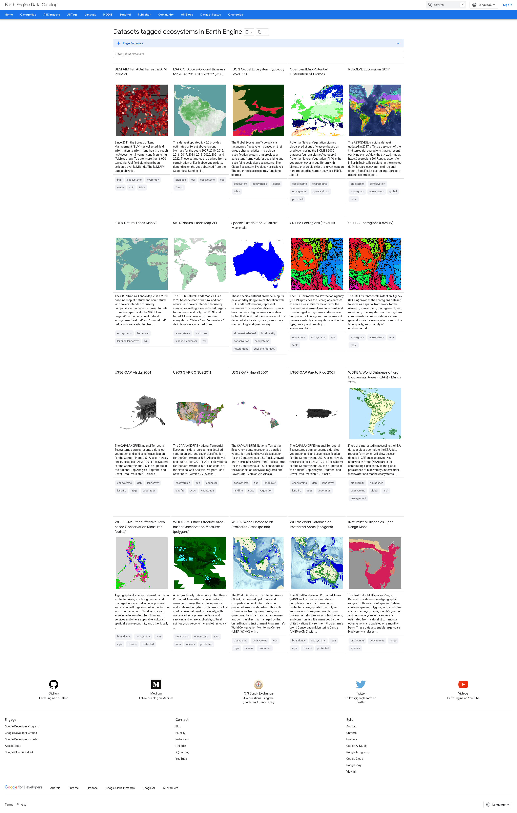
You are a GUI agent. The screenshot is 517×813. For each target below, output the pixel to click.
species (355, 648)
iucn (386, 490)
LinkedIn (180, 745)
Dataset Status (210, 14)
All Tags (72, 14)
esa (222, 179)
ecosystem (240, 183)
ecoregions (357, 191)
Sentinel (125, 14)
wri (146, 341)
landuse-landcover (128, 341)
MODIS (107, 14)
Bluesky (180, 732)
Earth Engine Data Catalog (31, 4)
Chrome (351, 732)
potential (297, 199)
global (276, 183)
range (120, 187)
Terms (9, 804)
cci (193, 179)
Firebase (351, 739)
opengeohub (299, 191)
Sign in (507, 4)
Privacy (21, 804)
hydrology (153, 179)
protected (148, 644)
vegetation (149, 490)
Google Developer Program (22, 726)
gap (139, 482)
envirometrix (319, 183)
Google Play (353, 765)
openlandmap (321, 191)
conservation (377, 183)
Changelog (235, 14)
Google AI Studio (356, 745)
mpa (119, 644)
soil (131, 187)
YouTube (181, 758)
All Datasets (51, 14)
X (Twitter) (182, 752)
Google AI (149, 788)
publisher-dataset (264, 348)
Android (351, 726)
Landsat (90, 14)
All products (170, 788)
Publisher (144, 14)
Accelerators (13, 745)
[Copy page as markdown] (259, 32)
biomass (180, 179)
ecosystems (134, 179)
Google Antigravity (358, 752)
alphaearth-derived (245, 333)
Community (166, 14)
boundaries (376, 482)
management (358, 498)
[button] (258, 43)
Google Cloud (354, 758)
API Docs (187, 14)
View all (351, 771)
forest (179, 187)
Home (9, 14)
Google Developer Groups (21, 732)
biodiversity (357, 183)
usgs (134, 490)
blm (119, 179)
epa (333, 337)
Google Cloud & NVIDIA (19, 752)
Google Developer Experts (21, 739)
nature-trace (241, 348)
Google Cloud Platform (120, 788)
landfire (121, 490)
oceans (132, 644)
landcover (143, 333)
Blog (178, 726)
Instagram (182, 739)
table (142, 187)
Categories (28, 14)
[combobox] (446, 4)
